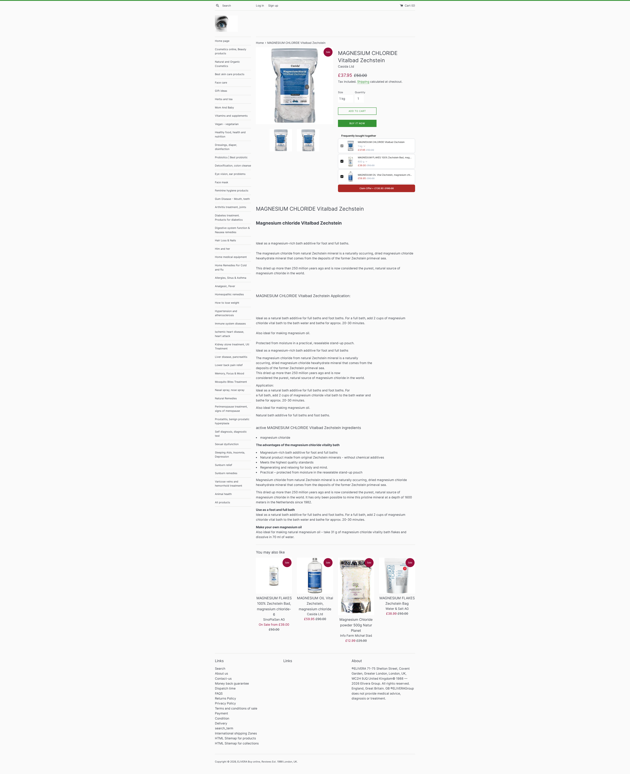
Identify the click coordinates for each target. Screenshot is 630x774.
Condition (222, 718)
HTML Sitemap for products (235, 738)
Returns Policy (225, 698)
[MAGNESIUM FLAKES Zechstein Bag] (397, 576)
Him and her (222, 248)
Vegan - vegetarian (227, 124)
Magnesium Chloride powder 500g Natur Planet (356, 625)
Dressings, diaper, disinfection (226, 147)
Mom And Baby (224, 107)
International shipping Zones (236, 733)
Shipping (363, 81)
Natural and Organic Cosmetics (227, 64)
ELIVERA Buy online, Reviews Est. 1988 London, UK (267, 761)
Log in (260, 5)
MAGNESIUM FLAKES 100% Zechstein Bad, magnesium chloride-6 (385, 157)
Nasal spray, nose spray (229, 390)
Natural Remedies (226, 398)
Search (220, 668)
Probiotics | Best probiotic (231, 157)
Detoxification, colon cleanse (233, 165)
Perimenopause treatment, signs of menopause (231, 408)
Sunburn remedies (226, 473)
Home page (222, 40)
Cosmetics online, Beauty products (230, 51)
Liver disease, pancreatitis (231, 356)
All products (222, 502)
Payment (221, 713)
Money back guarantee (232, 683)
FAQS (219, 693)
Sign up (273, 5)
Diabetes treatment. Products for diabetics (229, 217)
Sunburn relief (223, 465)
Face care (221, 82)
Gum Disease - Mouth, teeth (232, 198)
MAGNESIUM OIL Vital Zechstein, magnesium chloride (385, 174)
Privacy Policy (225, 703)
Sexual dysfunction (227, 444)
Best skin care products (229, 74)
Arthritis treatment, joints (230, 207)
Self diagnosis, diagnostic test (231, 434)
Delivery (221, 723)
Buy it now (357, 123)
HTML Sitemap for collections (237, 743)
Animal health (223, 494)
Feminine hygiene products (231, 190)
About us (221, 673)
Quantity (360, 92)
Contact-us (223, 678)
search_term (224, 728)
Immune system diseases (230, 323)
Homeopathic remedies (229, 294)
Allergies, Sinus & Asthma (230, 277)
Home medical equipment (231, 257)
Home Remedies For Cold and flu (231, 267)
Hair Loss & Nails (225, 240)
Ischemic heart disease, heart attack (229, 334)
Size (340, 92)
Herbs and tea (223, 99)
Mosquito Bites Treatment (231, 381)
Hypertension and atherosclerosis (226, 313)
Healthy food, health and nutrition (230, 134)
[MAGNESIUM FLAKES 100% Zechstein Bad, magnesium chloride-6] (274, 576)
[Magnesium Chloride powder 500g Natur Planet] (356, 586)
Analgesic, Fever (225, 286)
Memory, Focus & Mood (229, 373)
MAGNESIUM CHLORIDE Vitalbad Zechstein (381, 142)
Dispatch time (225, 688)
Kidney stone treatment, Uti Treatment (232, 346)
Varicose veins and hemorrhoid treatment (228, 483)
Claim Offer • (376, 188)
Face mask (221, 182)
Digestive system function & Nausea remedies (232, 230)
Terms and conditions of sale (236, 708)
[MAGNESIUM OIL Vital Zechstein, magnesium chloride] (315, 576)
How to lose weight (227, 302)
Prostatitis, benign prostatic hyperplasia (232, 421)
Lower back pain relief (229, 365)
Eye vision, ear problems (230, 174)
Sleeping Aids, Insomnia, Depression (230, 454)
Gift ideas (221, 90)
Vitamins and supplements (231, 115)
